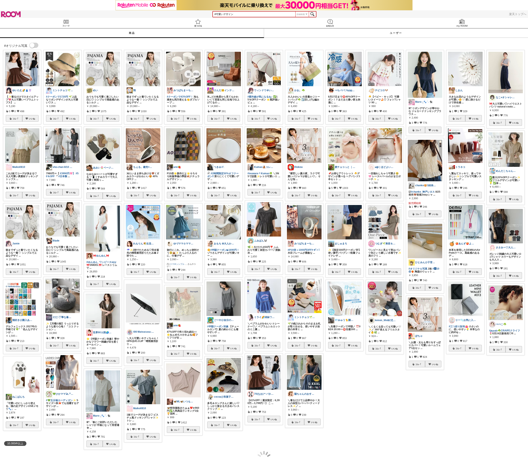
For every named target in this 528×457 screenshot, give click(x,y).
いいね (32, 119)
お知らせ (330, 23)
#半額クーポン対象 (218, 326)
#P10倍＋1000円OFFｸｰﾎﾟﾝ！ (304, 250)
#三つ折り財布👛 (458, 326)
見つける (198, 23)
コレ (15, 119)
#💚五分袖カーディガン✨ (61, 400)
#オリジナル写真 (418, 268)
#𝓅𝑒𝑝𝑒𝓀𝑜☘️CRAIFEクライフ (504, 330)
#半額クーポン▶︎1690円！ (224, 250)
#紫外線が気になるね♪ (260, 96)
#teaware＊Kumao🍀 (260, 173)
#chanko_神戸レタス (423, 191)
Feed (66, 23)
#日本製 (62, 176)
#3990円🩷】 (67, 173)
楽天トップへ (517, 14)
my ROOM (462, 23)
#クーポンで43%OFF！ (180, 96)
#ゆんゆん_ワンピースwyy (101, 262)
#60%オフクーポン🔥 (467, 403)
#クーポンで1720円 (57, 96)
